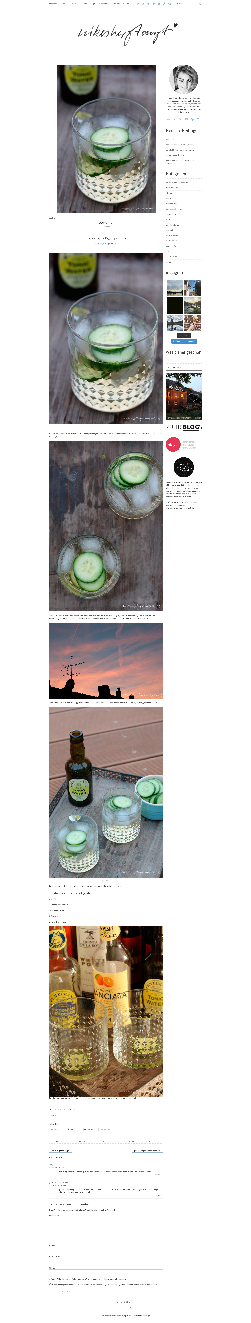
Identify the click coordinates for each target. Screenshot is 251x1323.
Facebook (83, 1141)
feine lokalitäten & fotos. (122, 3)
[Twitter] (153, 3)
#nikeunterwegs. (89, 3)
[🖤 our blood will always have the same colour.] (175, 305)
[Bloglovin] (148, 3)
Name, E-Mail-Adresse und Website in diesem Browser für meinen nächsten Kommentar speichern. (89, 1279)
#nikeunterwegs (172, 188)
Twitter (106, 1141)
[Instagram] (169, 3)
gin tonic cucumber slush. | (59, 1182)
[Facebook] (159, 3)
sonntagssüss (171, 246)
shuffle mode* (171, 241)
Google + (151, 1141)
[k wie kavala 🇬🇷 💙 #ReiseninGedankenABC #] (192, 288)
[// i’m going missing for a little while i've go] (175, 323)
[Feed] (138, 3)
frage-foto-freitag (172, 225)
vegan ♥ (169, 262)
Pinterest (128, 1141)
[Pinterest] (164, 3)
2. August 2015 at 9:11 (57, 1185)
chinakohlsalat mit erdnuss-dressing (180, 150)
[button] (57, 1129)
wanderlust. (104, 3)
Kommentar (54, 1215)
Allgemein (170, 193)
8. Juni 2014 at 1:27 (56, 1167)
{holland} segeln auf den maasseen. (147, 1151)
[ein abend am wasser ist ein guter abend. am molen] (192, 305)
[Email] (143, 3)
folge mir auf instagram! (185, 341)
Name (52, 1246)
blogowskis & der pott (174, 209)
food (168, 219)
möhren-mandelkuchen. (175, 155)
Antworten (159, 1174)
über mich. (53, 3)
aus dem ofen (171, 198)
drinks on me (54, 218)
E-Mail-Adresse (55, 1257)
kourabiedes (170, 139)
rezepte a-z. (74, 3)
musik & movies (172, 235)
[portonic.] (106, 213)
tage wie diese (171, 257)
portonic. (106, 222)
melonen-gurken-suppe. (60, 1151)
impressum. (125, 1307)
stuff (167, 251)
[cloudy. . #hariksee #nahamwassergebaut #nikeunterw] (175, 288)
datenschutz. (125, 1302)
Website (52, 1268)
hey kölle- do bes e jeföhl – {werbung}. (181, 144)
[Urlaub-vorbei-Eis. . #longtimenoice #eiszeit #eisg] (192, 323)
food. (64, 3)
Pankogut (146, 1316)
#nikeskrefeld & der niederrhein (178, 182)
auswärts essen (172, 204)
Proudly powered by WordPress (112, 1316)
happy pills (170, 230)
